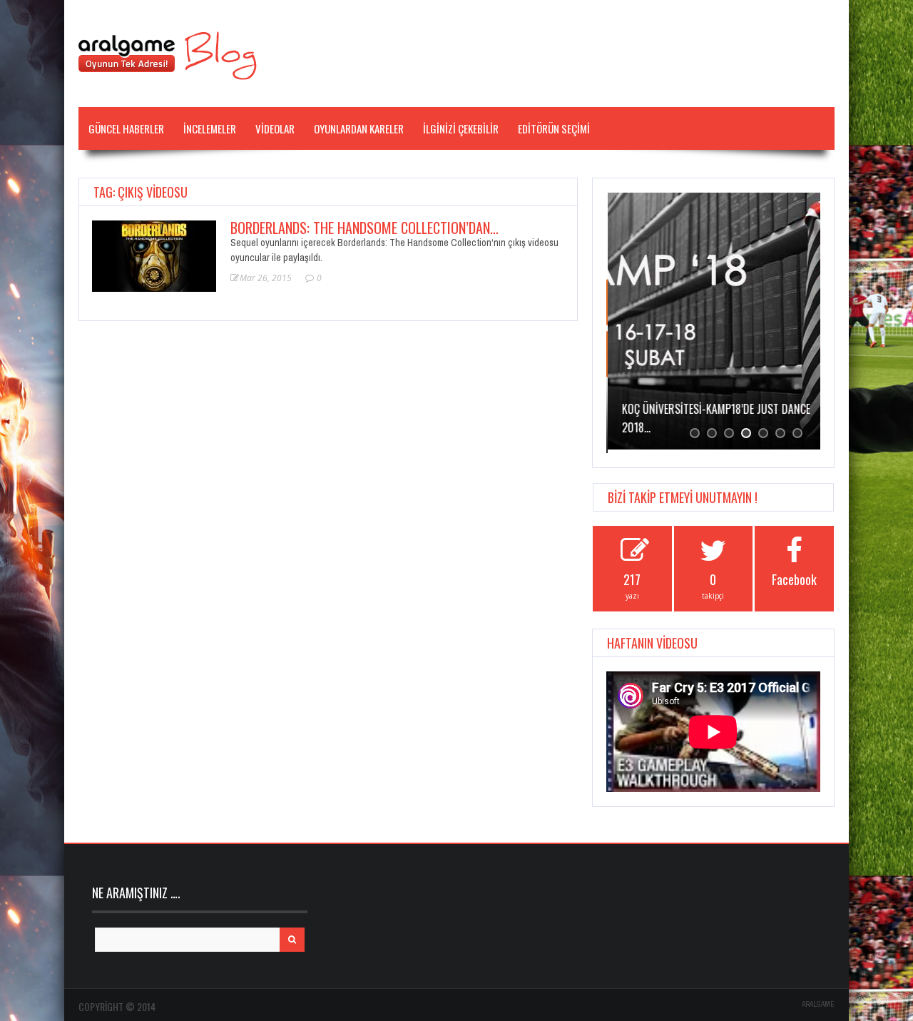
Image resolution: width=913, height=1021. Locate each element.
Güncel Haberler (126, 128)
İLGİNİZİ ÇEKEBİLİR (461, 128)
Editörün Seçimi (554, 128)
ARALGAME (818, 1004)
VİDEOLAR (275, 128)
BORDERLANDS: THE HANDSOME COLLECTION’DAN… (364, 227)
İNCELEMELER (209, 128)
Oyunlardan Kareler (359, 128)
